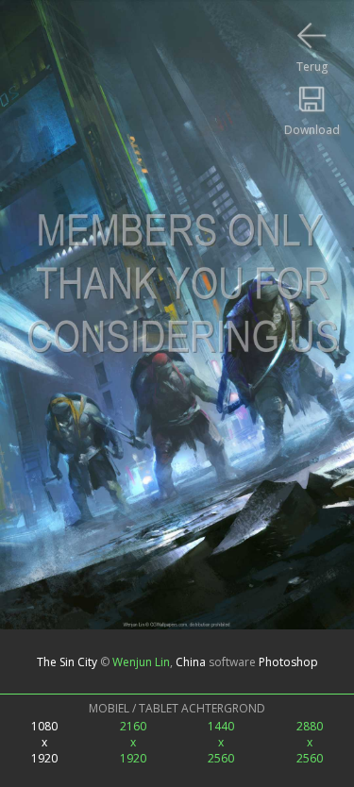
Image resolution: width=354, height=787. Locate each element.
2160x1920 (133, 742)
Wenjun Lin (141, 661)
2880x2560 (309, 742)
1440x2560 (221, 742)
